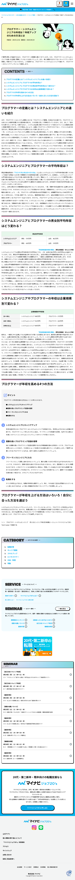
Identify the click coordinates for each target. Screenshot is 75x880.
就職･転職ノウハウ (18, 623)
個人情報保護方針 (52, 867)
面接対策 (21, 626)
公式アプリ (6, 834)
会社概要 (19, 867)
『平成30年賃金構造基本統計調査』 (25, 172)
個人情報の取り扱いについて (12, 838)
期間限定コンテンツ (17, 620)
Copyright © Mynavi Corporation (34, 875)
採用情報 (43, 867)
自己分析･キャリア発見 (44, 623)
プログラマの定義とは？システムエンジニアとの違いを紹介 (28, 79)
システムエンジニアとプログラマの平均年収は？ (24, 82)
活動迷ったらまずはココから (42, 620)
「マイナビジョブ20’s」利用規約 (14, 842)
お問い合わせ (7, 855)
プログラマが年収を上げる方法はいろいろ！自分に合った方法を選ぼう (32, 95)
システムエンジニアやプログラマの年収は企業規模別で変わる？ (30, 89)
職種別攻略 (48, 626)
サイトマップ (7, 850)
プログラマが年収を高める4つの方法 (20, 92)
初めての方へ (9, 596)
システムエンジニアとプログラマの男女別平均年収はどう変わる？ (31, 86)
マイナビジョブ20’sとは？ (29, 596)
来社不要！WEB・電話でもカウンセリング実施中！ (37, 10)
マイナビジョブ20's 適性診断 (25, 600)
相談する (45, 653)
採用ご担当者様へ (8, 859)
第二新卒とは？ (9, 600)
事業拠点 (36, 867)
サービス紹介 (28, 867)
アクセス (6, 846)
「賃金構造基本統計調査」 (46, 250)
